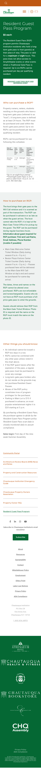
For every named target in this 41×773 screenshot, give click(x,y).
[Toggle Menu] (24, 11)
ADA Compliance (20, 596)
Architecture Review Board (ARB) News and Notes (20, 463)
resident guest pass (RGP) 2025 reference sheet (21, 82)
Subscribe (20, 537)
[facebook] (10, 522)
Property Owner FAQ (12, 503)
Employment (20, 575)
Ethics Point (20, 581)
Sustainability (20, 560)
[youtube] (25, 522)
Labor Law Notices (20, 586)
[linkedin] (15, 522)
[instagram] (20, 522)
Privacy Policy (20, 591)
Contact (20, 565)
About (20, 549)
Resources (20, 555)
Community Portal (11, 453)
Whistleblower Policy (20, 570)
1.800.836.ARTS (20, 621)
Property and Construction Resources (20, 473)
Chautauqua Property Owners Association (16, 493)
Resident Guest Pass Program (16, 512)
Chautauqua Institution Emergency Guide (19, 482)
